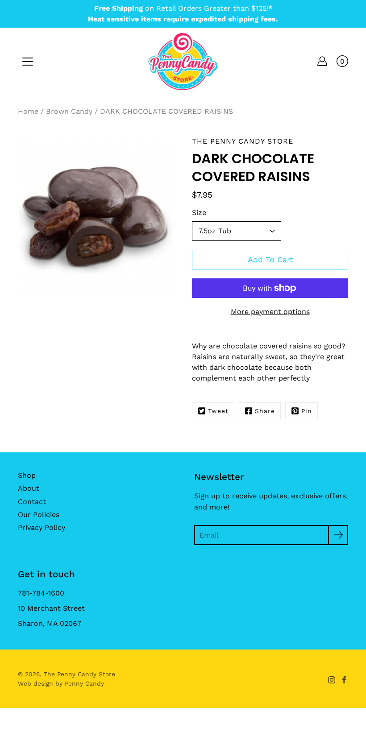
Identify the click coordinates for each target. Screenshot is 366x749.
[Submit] (338, 535)
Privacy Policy (41, 527)
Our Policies (38, 514)
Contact (32, 501)
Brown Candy (69, 111)
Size (199, 212)
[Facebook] (344, 679)
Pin (306, 410)
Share (265, 410)
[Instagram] (332, 679)
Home (28, 111)
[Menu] (27, 61)
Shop (27, 475)
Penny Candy (84, 683)
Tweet (218, 410)
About (28, 488)
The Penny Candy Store (79, 674)
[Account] (322, 61)
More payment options (270, 311)
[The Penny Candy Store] (183, 61)
